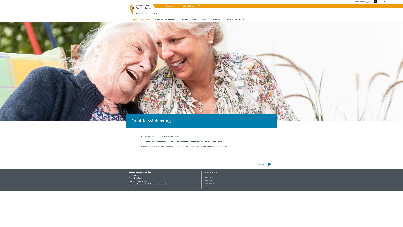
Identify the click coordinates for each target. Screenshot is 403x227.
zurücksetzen (394, 2)
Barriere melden (211, 172)
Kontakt (208, 175)
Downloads (209, 177)
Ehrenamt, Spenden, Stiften (193, 19)
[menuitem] (141, 19)
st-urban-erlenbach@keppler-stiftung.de (150, 184)
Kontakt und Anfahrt (235, 19)
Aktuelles (215, 19)
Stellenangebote (170, 6)
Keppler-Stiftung (187, 6)
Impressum (208, 180)
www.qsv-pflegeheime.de (217, 147)
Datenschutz (209, 183)
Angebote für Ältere (141, 19)
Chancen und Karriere (165, 19)
